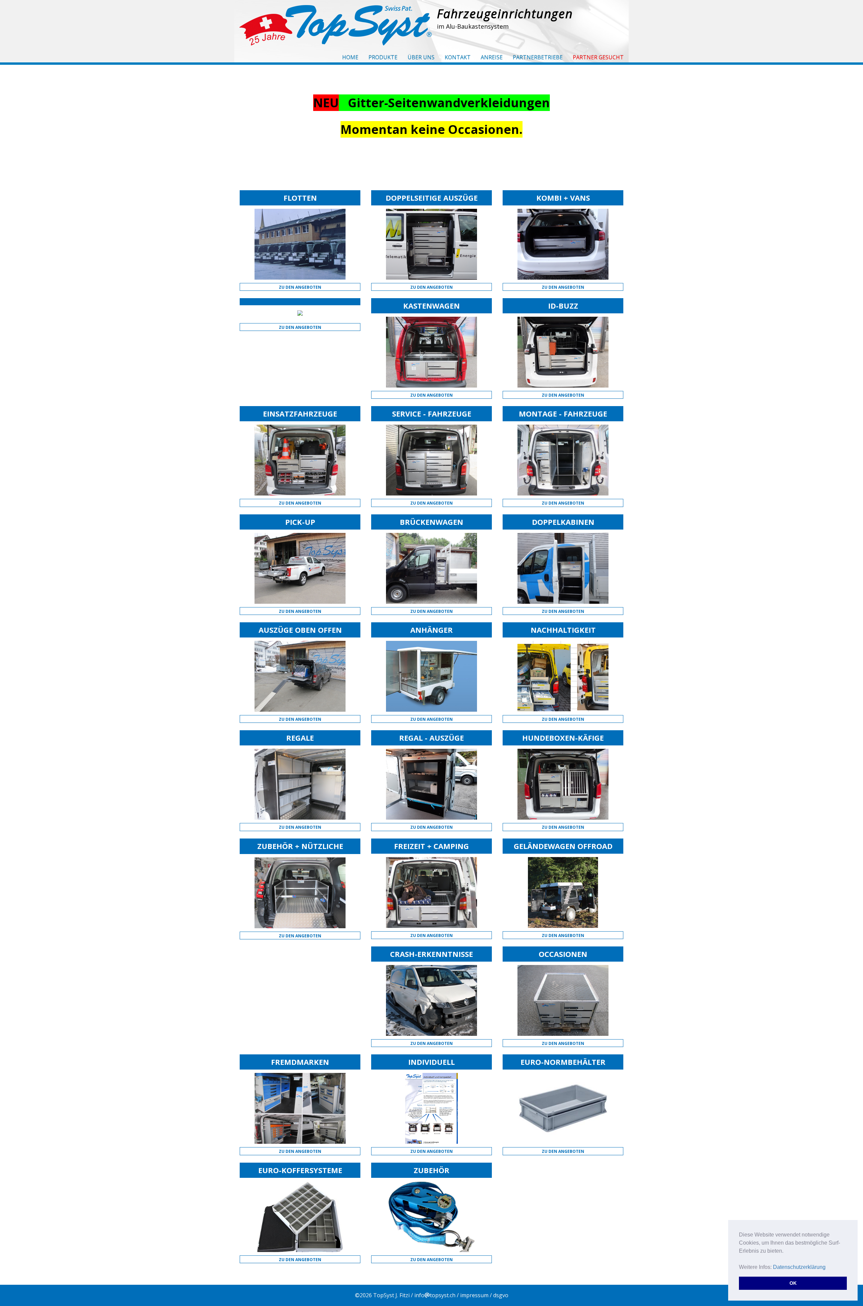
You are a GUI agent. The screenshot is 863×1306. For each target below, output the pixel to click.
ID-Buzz (563, 306)
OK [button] (793, 1283)
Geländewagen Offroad (563, 846)
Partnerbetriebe (538, 57)
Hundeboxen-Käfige (563, 738)
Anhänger (431, 630)
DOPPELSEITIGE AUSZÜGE (432, 198)
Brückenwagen (431, 522)
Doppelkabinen (563, 522)
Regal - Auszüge (431, 738)
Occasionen (563, 954)
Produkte (382, 57)
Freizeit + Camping (431, 846)
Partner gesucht (598, 57)
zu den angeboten (300, 287)
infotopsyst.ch (434, 1295)
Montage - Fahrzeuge (563, 413)
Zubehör (431, 1170)
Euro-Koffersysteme (300, 1170)
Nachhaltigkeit (563, 630)
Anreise (492, 57)
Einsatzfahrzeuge (300, 413)
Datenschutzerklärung (799, 1267)
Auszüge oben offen (300, 630)
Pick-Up (300, 522)
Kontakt (458, 57)
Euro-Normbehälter (562, 1062)
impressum (474, 1295)
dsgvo (500, 1295)
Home (350, 57)
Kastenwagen (431, 306)
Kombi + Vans (563, 198)
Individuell (431, 1062)
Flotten (300, 198)
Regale (300, 738)
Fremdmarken (300, 1062)
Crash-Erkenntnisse (431, 954)
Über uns (421, 57)
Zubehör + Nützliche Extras (300, 850)
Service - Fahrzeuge (431, 413)
